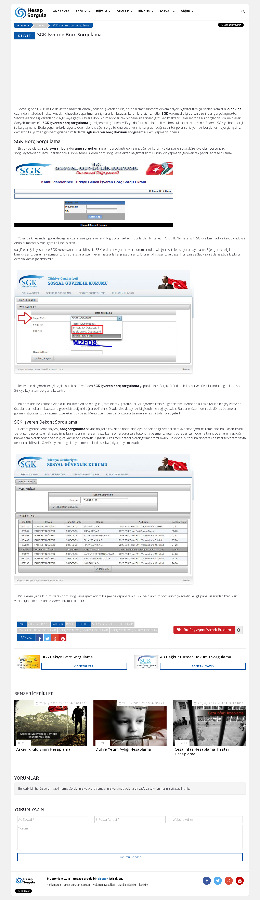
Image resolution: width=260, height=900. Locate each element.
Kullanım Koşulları (104, 884)
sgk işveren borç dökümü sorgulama (83, 630)
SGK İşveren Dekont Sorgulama (112, 624)
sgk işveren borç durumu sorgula (134, 630)
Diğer (185, 11)
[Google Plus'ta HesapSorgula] (228, 881)
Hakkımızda (54, 884)
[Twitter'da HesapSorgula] (218, 881)
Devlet (123, 11)
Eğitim (101, 11)
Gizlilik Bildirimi (127, 884)
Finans (144, 11)
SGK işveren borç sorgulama (37, 630)
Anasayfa (61, 11)
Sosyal (165, 11)
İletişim (143, 884)
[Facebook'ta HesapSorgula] (207, 881)
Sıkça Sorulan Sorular (77, 884)
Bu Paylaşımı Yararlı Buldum (207, 629)
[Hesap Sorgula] (31, 12)
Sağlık (81, 11)
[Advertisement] (130, 76)
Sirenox (103, 878)
